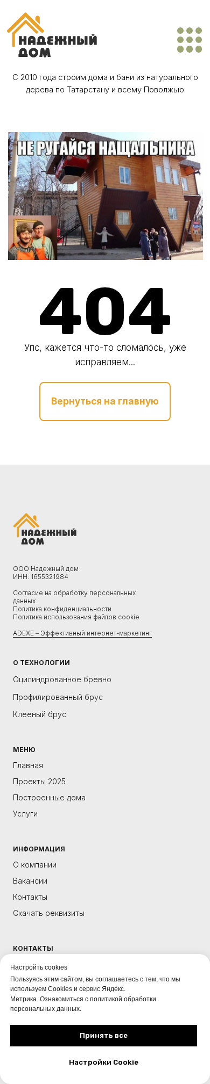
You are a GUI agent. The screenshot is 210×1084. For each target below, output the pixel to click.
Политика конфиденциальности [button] (62, 609)
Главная (28, 766)
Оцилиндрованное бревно (62, 679)
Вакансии (30, 881)
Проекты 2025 (39, 782)
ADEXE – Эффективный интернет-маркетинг (82, 633)
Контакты (30, 897)
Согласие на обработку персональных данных (74, 597)
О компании (35, 865)
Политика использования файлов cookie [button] (76, 617)
